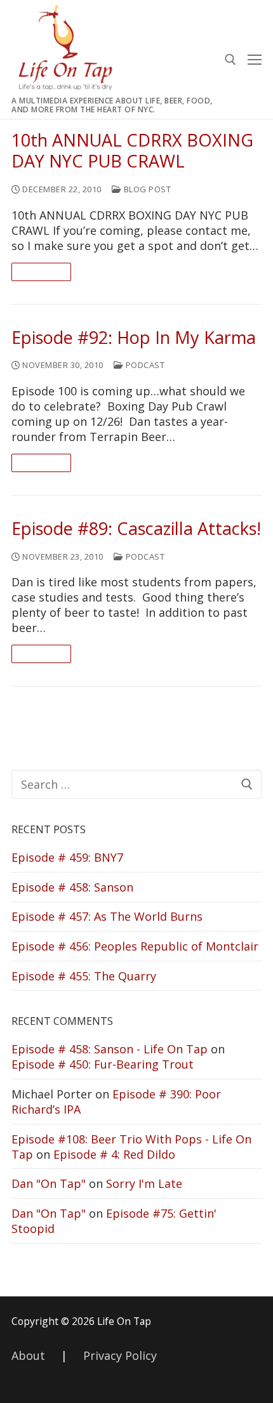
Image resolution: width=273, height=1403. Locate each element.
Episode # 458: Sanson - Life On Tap (109, 1049)
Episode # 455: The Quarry (83, 976)
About (28, 1355)
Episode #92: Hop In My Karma (133, 337)
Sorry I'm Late (144, 1183)
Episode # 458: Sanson (72, 887)
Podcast (143, 365)
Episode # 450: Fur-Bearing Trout (102, 1064)
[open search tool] (230, 59)
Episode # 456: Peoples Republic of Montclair (134, 946)
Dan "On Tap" (48, 1183)
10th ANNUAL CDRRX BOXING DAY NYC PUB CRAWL (132, 151)
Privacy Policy (120, 1355)
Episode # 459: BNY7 (67, 857)
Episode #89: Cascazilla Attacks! (136, 528)
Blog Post (146, 189)
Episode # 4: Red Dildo (114, 1154)
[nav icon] (255, 59)
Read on (41, 271)
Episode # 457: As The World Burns (107, 916)
